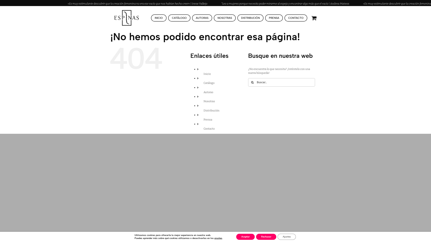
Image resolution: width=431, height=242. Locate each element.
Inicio (207, 73)
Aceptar (245, 236)
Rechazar (266, 236)
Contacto (209, 128)
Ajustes (287, 236)
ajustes (218, 238)
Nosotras (209, 101)
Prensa (208, 119)
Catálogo (209, 83)
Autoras (208, 92)
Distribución (211, 110)
